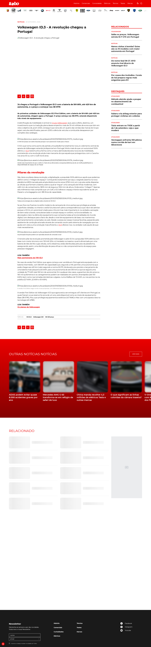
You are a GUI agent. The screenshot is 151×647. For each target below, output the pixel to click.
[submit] (38, 639)
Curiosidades (97, 3)
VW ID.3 (29, 317)
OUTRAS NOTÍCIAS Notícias (33, 354)
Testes (123, 3)
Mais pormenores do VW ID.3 (30, 258)
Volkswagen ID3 (38, 317)
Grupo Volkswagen (59, 123)
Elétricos (107, 3)
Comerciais (86, 3)
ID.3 (27, 151)
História (76, 3)
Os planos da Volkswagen (28, 307)
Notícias (20, 22)
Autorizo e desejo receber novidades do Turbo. (24, 643)
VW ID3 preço (49, 317)
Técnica (115, 3)
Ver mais (135, 354)
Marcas (130, 3)
